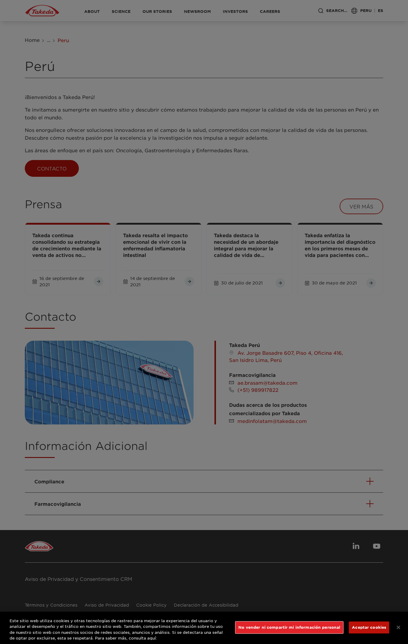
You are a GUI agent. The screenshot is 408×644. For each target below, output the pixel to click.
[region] (204, 628)
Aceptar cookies (369, 627)
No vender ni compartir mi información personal (289, 627)
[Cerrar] (398, 627)
